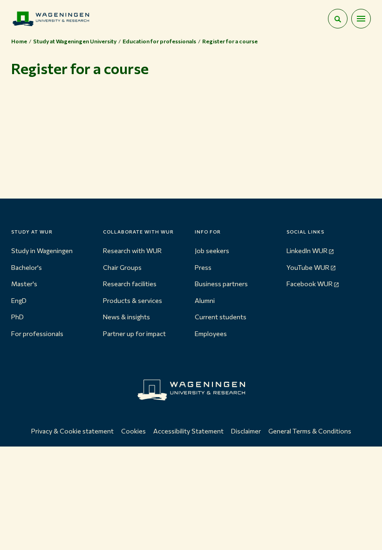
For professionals (37, 333)
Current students (220, 317)
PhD (17, 317)
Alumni (205, 300)
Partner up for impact (134, 333)
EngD (19, 300)
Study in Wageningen (42, 250)
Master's (24, 284)
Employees (211, 333)
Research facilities (130, 284)
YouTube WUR (307, 267)
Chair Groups (122, 267)
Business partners (221, 284)
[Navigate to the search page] (338, 18)
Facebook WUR (309, 284)
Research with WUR (132, 250)
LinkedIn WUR (306, 250)
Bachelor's (26, 267)
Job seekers (212, 250)
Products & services (132, 300)
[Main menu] (361, 18)
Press (203, 267)
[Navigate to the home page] (50, 18)
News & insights (126, 317)
